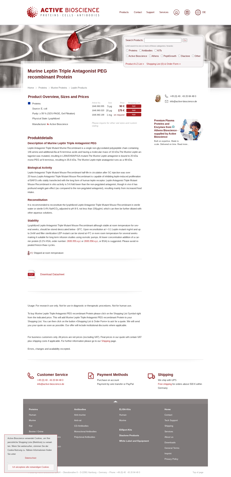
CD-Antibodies (81, 426)
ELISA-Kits (125, 409)
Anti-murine (80, 415)
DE (204, 12)
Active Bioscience (138, 56)
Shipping (105, 341)
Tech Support (171, 420)
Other (198, 56)
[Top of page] (115, 401)
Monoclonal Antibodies (85, 431)
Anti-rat (77, 420)
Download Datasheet (52, 274)
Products (124, 12)
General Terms (172, 448)
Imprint (168, 453)
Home (168, 409)
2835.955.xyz (74, 241)
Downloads (170, 442)
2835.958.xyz (91, 241)
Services (163, 12)
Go (185, 40)
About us (169, 437)
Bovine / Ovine (36, 431)
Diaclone (185, 56)
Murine (32, 420)
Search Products (134, 40)
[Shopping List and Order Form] (187, 12)
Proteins (133, 50)
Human (32, 415)
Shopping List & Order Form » (163, 63)
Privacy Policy (171, 459)
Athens (155, 56)
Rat (30, 426)
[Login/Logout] (176, 12)
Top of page (198, 472)
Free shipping (165, 384)
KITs (159, 50)
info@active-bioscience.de (183, 101)
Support (150, 12)
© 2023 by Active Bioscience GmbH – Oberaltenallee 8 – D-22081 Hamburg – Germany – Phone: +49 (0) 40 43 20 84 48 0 (84, 472)
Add (133, 106)
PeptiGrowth (170, 56)
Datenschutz (30, 458)
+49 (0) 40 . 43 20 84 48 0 (183, 96)
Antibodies (147, 50)
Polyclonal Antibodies (84, 437)
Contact (138, 12)
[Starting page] (63, 16)
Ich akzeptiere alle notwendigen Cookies (30, 467)
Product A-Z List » (135, 63)
